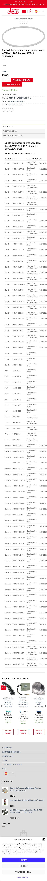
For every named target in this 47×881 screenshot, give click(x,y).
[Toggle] (44, 747)
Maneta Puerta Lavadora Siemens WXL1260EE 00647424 (8, 703)
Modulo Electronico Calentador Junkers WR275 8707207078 (23, 703)
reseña (4, 71)
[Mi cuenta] (24, 11)
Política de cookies (22, 877)
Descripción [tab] (8, 126)
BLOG (4, 769)
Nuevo (10, 101)
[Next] (45, 710)
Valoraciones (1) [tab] (10, 131)
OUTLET (5, 760)
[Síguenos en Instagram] (24, 6)
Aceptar (23, 860)
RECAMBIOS (13, 98)
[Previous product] (25, 22)
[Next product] (21, 22)
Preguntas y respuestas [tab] (12, 136)
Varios (30, 19)
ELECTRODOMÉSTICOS (11, 752)
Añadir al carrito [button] (8, 732)
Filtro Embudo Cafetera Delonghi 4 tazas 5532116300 (39, 703)
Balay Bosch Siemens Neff (14, 105)
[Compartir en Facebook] (7, 110)
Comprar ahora (12, 84)
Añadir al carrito (22, 80)
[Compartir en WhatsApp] (3, 110)
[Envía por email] (11, 110)
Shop (16, 19)
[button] (44, 839)
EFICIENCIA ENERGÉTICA (12, 764)
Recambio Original (18, 101)
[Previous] (1, 710)
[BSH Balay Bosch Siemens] (4, 65)
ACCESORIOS (23, 19)
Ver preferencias (23, 872)
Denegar (23, 866)
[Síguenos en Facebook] (22, 6)
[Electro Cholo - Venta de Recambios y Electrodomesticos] (13, 11)
